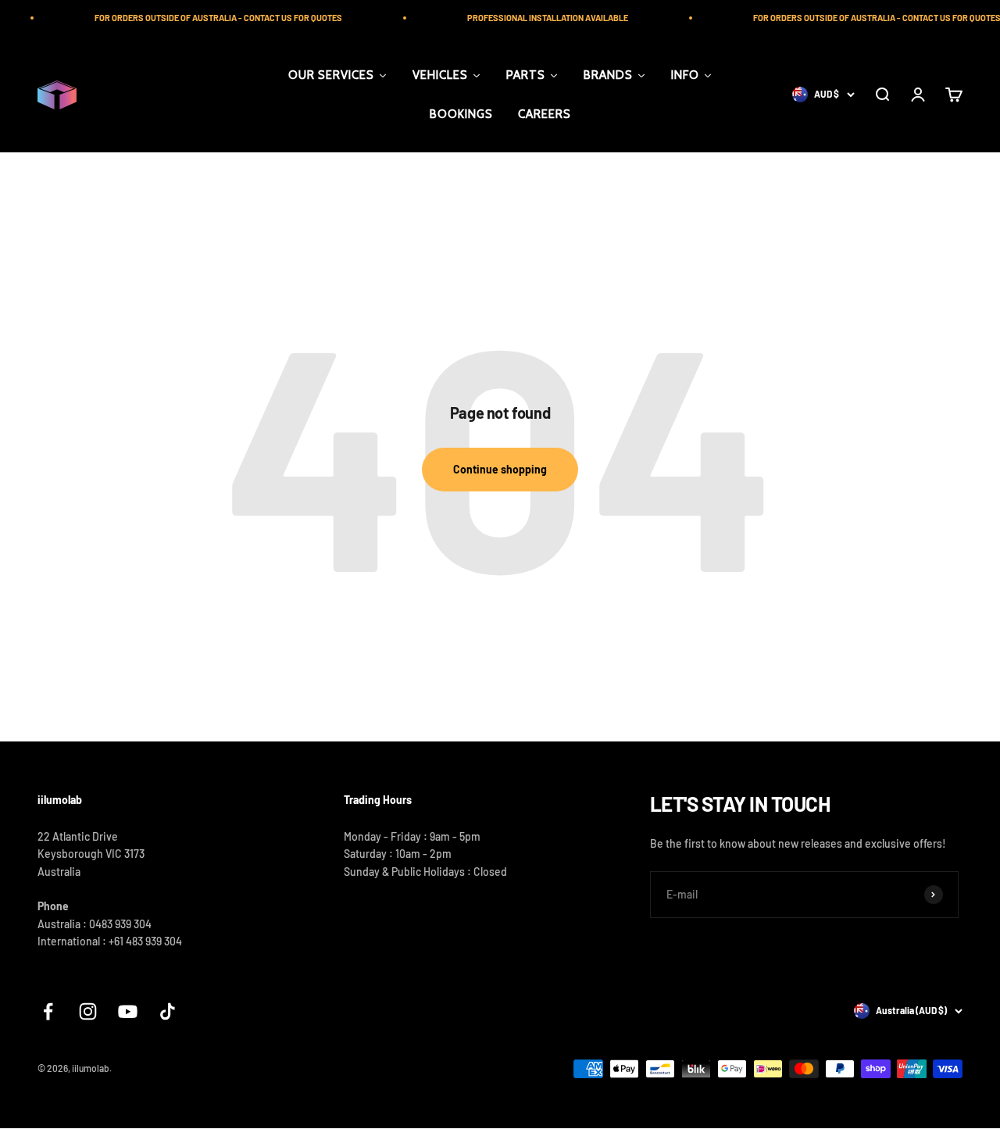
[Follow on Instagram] (87, 1011)
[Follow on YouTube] (127, 1011)
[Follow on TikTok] (167, 1011)
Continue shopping (500, 469)
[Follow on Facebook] (48, 1011)
